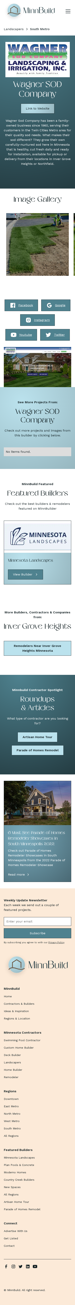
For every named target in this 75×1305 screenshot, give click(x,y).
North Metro (12, 1113)
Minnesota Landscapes (19, 1157)
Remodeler (11, 1077)
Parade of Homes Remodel (38, 750)
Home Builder (13, 1069)
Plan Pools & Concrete (19, 1165)
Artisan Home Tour (37, 737)
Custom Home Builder (19, 1047)
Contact (9, 1245)
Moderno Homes (15, 1172)
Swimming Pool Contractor (22, 1040)
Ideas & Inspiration (16, 1011)
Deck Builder (12, 1055)
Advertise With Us (15, 1231)
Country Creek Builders (19, 1179)
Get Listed (11, 1238)
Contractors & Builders (19, 1003)
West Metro (12, 1121)
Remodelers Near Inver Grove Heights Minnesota (37, 648)
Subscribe (37, 933)
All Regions (11, 1135)
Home (8, 996)
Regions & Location (17, 1018)
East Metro (11, 1106)
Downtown (11, 1098)
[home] (30, 11)
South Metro (12, 1128)
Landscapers (12, 1062)
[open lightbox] (37, 244)
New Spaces (12, 1187)
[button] (67, 11)
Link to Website (37, 108)
